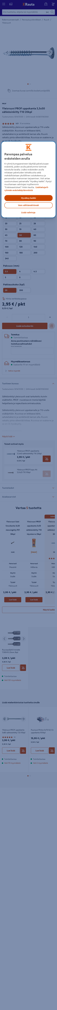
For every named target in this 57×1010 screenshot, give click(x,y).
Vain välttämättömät (28, 205)
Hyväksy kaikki (28, 198)
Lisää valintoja (28, 212)
